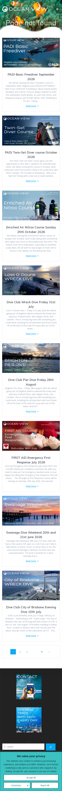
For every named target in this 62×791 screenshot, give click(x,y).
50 (43, 651)
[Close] (59, 754)
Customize (16, 785)
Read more (31, 106)
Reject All (45, 785)
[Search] (51, 746)
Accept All (31, 777)
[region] (31, 771)
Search (29, 741)
